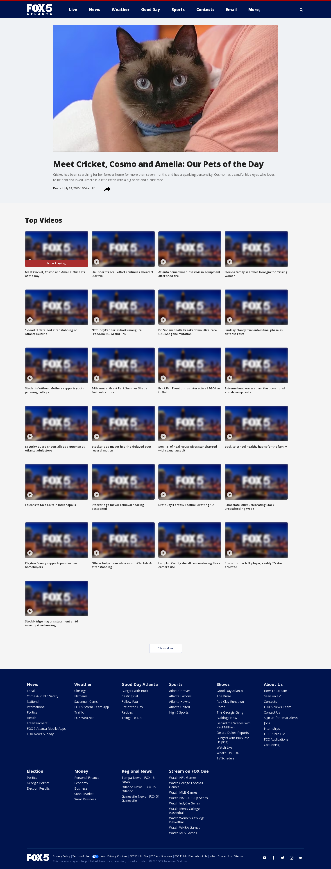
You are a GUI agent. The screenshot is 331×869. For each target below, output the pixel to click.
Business (80, 788)
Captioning (271, 745)
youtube (264, 857)
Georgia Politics (38, 783)
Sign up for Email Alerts (281, 718)
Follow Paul (130, 701)
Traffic (79, 712)
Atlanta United (179, 707)
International (36, 707)
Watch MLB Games (183, 792)
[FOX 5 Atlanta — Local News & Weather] (42, 9)
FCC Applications (276, 739)
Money (81, 771)
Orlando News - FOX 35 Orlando (139, 789)
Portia (221, 707)
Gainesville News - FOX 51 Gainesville (141, 798)
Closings (80, 691)
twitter (282, 857)
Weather (83, 684)
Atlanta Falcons (180, 696)
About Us (273, 684)
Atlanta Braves (179, 691)
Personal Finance (86, 777)
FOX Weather (84, 718)
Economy (81, 783)
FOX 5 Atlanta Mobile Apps (46, 728)
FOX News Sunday (40, 734)
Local (31, 691)
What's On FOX (228, 753)
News (32, 684)
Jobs (267, 723)
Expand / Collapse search (301, 9)
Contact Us (272, 712)
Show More (165, 648)
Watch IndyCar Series (184, 803)
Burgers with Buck (135, 691)
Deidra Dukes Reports (233, 732)
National (33, 701)
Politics (32, 712)
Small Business (85, 799)
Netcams (81, 696)
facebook (273, 857)
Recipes (127, 712)
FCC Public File (274, 734)
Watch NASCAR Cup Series (188, 798)
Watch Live (225, 747)
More (253, 9)
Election (35, 771)
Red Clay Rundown (230, 701)
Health (31, 718)
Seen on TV (272, 696)
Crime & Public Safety (42, 696)
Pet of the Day (132, 707)
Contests (270, 701)
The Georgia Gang (230, 712)
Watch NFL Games (183, 777)
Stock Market (84, 794)
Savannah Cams (86, 701)
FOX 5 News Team (277, 707)
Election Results (38, 788)
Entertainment (37, 723)
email (300, 857)
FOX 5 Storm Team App (91, 707)
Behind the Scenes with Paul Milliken (234, 725)
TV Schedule (225, 758)
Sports (175, 684)
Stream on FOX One (189, 771)
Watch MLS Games (183, 833)
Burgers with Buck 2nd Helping (233, 740)
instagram (291, 857)
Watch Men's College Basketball (184, 810)
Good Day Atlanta (140, 684)
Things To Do (132, 718)
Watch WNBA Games (184, 827)
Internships (272, 728)
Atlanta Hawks (179, 701)
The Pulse (224, 696)
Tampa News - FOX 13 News (138, 779)
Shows (223, 684)
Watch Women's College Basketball (187, 820)
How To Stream (275, 691)
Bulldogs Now (227, 718)
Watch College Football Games (186, 785)
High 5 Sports (179, 712)
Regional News (137, 771)
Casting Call (130, 696)
